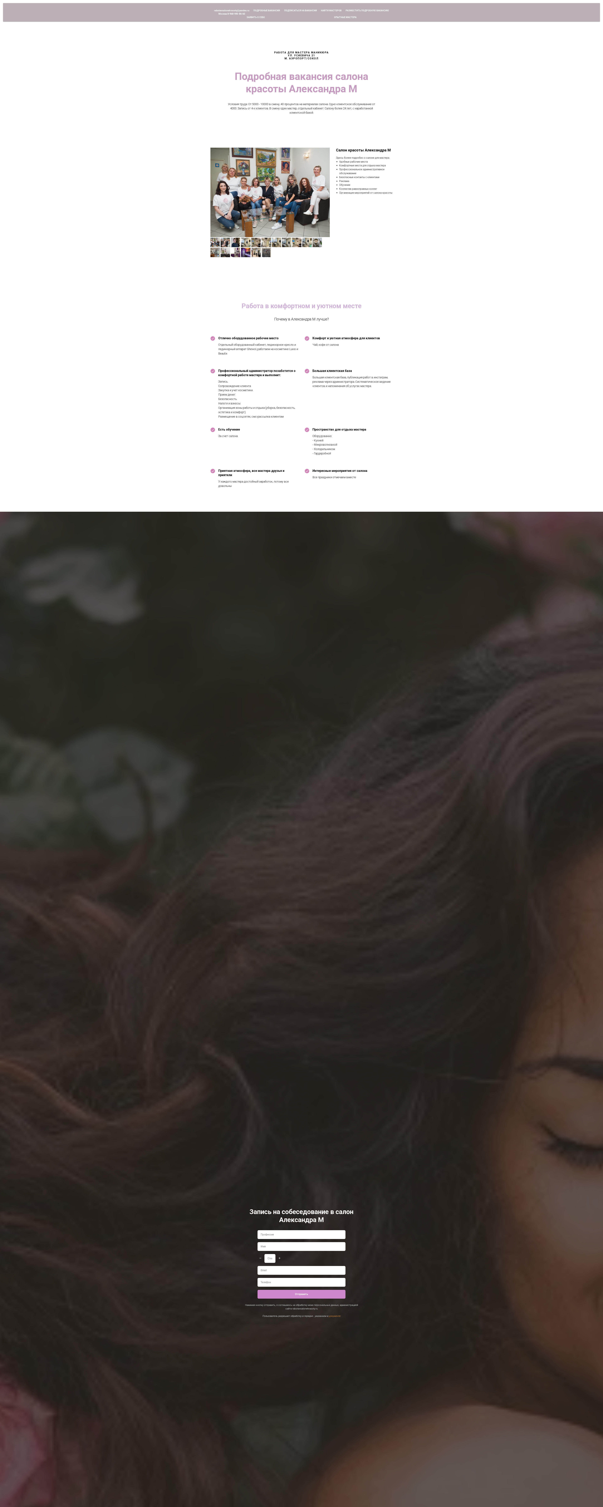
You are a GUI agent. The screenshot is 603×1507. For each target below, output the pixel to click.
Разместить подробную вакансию (367, 10)
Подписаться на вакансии (300, 10)
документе (334, 1316)
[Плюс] (279, 1258)
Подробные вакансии (266, 10)
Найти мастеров (331, 10)
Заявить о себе (256, 17)
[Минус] (260, 1258)
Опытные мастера (345, 17)
